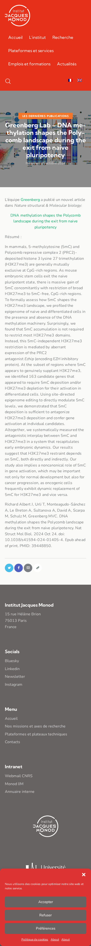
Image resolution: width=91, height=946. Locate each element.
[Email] (28, 568)
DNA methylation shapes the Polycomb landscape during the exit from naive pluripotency (45, 221)
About (55, 939)
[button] (83, 874)
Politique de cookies (34, 939)
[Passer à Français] (70, 80)
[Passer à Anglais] (79, 80)
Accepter (45, 901)
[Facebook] (18, 568)
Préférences (45, 928)
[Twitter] (9, 568)
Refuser (45, 915)
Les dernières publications (45, 115)
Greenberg (30, 199)
